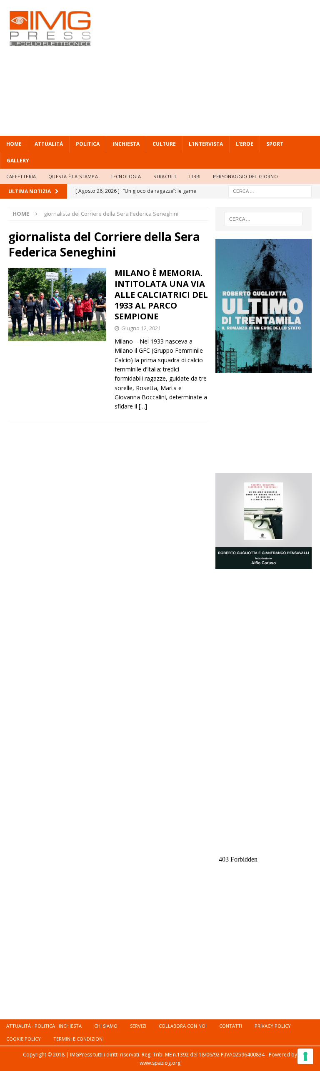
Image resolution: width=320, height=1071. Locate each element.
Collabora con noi (183, 1026)
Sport (274, 143)
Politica (88, 143)
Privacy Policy (273, 1026)
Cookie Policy (23, 1039)
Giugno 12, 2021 (141, 328)
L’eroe (244, 143)
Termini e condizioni (78, 1039)
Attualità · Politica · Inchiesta (44, 1026)
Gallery (18, 160)
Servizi (138, 1026)
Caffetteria (21, 176)
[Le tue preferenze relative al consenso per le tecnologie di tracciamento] (305, 1056)
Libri (194, 176)
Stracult (165, 176)
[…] (143, 406)
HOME (14, 143)
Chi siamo (106, 1026)
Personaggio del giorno (245, 176)
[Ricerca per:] (270, 191)
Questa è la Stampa (73, 176)
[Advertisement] (219, 66)
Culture (164, 143)
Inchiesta (126, 143)
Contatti (230, 1026)
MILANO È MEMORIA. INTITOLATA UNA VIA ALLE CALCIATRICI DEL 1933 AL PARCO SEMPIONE (161, 294)
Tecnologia (125, 176)
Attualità (49, 143)
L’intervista (206, 143)
